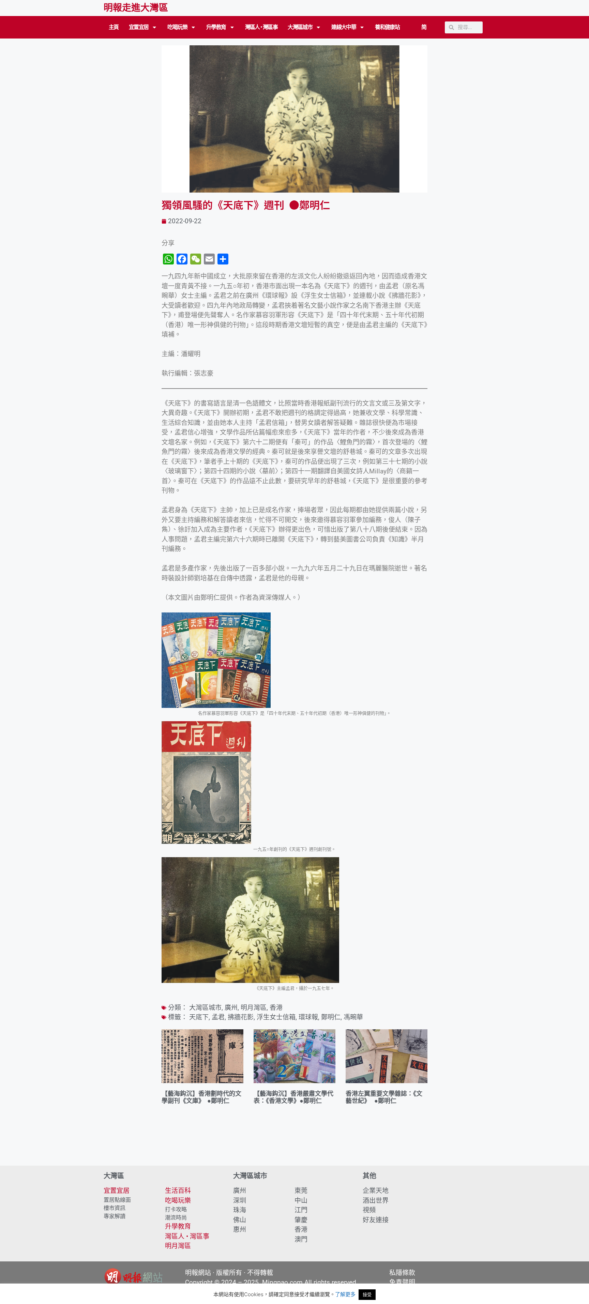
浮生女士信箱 (276, 1017)
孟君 (218, 1017)
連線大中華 (343, 27)
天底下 (199, 1017)
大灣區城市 (300, 27)
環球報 (308, 1017)
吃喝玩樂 (177, 27)
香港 (276, 1008)
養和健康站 (387, 27)
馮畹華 (353, 1017)
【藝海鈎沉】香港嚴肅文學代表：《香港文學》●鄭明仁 (293, 1097)
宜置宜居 (139, 27)
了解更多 (345, 1294)
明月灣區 (254, 1008)
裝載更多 (294, 1146)
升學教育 (216, 27)
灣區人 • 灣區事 (261, 27)
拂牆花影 (241, 1017)
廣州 (231, 1008)
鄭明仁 (331, 1017)
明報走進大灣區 (136, 7)
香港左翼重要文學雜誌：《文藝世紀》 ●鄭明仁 (384, 1097)
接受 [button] (367, 1294)
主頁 (114, 27)
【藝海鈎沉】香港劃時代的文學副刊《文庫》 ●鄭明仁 (201, 1097)
